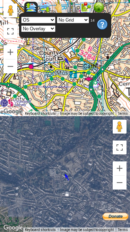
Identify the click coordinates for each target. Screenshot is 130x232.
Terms (123, 113)
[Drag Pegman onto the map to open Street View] (10, 10)
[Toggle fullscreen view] (10, 31)
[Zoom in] (10, 52)
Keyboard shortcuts (40, 113)
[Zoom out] (10, 66)
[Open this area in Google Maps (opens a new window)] (13, 111)
